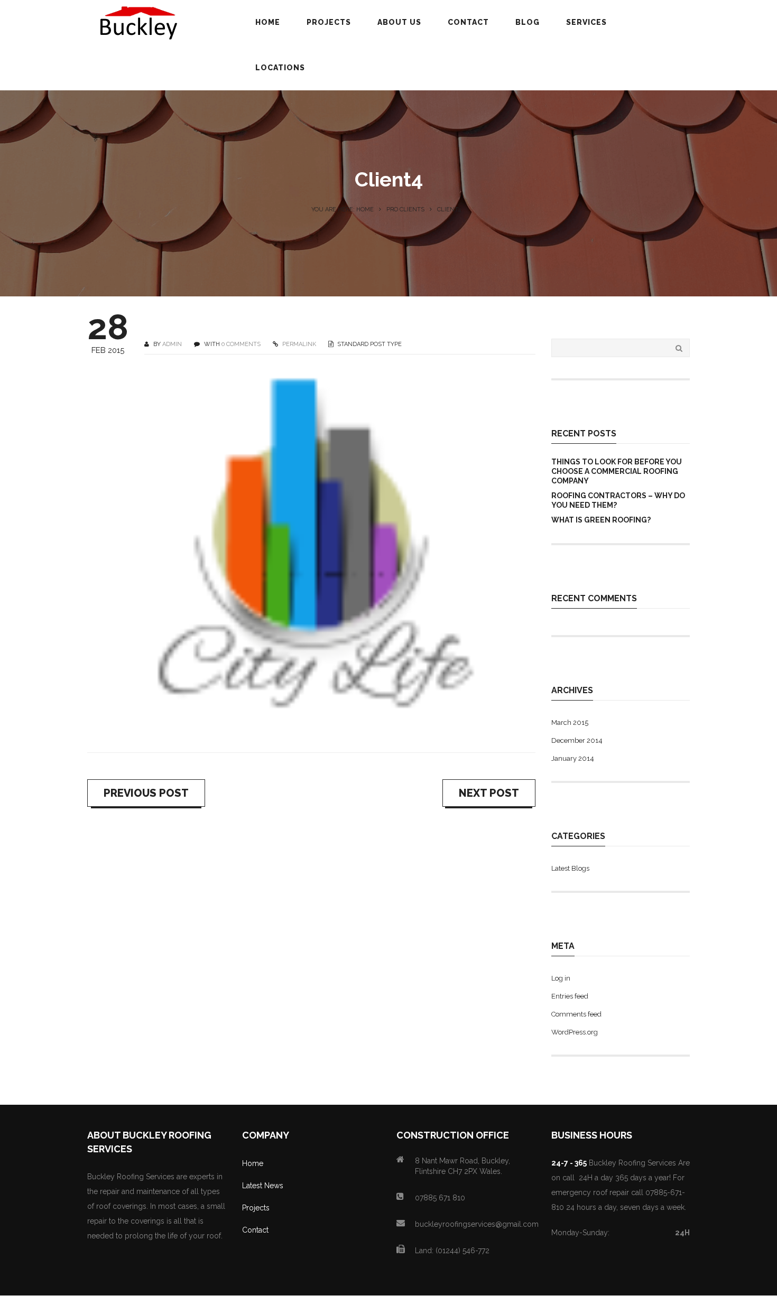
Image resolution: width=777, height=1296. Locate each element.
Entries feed (569, 996)
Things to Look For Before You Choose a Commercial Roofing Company (616, 471)
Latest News (262, 1185)
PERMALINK (298, 344)
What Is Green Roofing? (601, 520)
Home (252, 1163)
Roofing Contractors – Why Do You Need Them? (618, 500)
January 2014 (572, 758)
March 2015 (569, 722)
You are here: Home (342, 209)
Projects (256, 1208)
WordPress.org (574, 1032)
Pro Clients (405, 209)
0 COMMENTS (241, 344)
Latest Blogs (570, 868)
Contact (255, 1230)
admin (172, 344)
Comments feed (576, 1014)
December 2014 (577, 740)
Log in (560, 978)
